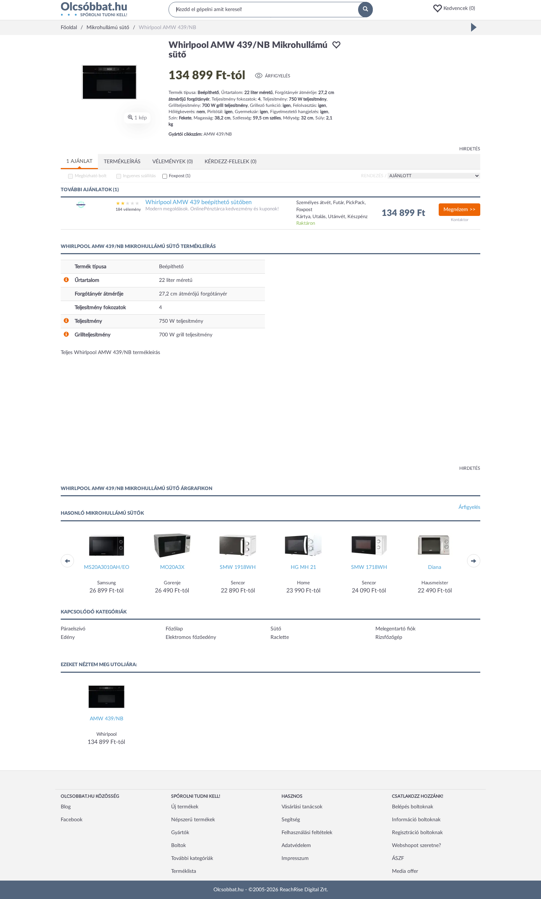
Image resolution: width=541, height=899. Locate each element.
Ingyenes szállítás (139, 176)
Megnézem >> (459, 209)
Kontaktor (459, 220)
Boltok (178, 845)
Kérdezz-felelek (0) (231, 161)
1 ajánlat (79, 161)
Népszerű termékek (193, 819)
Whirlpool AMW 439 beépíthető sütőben (198, 202)
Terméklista (183, 871)
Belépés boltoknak (412, 806)
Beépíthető (171, 266)
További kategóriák (192, 858)
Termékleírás (122, 161)
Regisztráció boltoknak (417, 832)
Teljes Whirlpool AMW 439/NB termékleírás (110, 352)
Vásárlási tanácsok (302, 806)
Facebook (71, 819)
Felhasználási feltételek (307, 832)
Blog (66, 806)
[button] (456, 8)
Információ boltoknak (416, 819)
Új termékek (184, 806)
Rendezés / (373, 176)
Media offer (405, 871)
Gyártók (180, 832)
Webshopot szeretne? (416, 845)
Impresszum (295, 858)
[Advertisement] (414, 92)
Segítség (291, 819)
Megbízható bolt (90, 176)
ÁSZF (398, 858)
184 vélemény (128, 209)
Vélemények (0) (172, 161)
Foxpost (179, 176)
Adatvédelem (296, 845)
